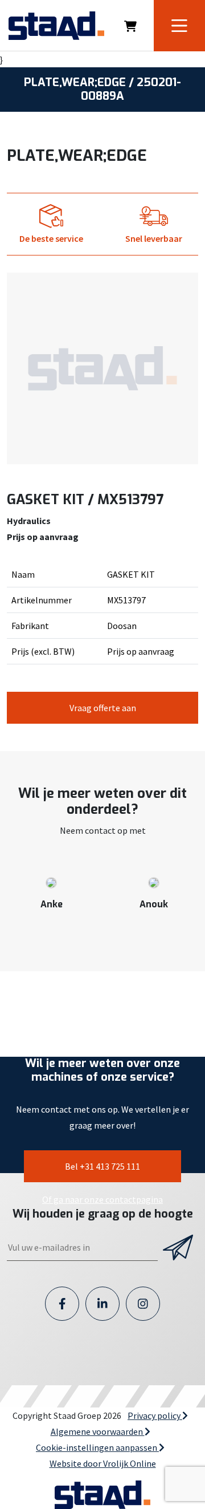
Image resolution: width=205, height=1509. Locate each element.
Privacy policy (155, 1415)
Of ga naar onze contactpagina (102, 1199)
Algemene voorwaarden (98, 1431)
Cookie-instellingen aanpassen (97, 1447)
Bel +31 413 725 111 (102, 1166)
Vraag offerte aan (102, 707)
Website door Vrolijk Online (103, 1463)
